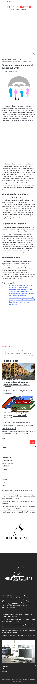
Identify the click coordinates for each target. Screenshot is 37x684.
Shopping (4, 469)
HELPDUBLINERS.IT (18, 7)
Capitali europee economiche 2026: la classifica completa (18, 512)
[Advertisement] (18, 32)
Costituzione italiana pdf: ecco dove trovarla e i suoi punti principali (16, 415)
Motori (4, 476)
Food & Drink (5, 466)
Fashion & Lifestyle (7, 463)
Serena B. (15, 71)
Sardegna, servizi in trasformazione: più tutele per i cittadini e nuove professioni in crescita (16, 383)
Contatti (4, 668)
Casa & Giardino (6, 457)
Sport (3, 482)
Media (3, 472)
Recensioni (5, 479)
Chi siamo (5, 672)
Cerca (3, 438)
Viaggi (3, 485)
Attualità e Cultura (7, 451)
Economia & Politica (7, 346)
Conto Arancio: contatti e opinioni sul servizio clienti (18, 427)
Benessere (5, 454)
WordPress (21, 681)
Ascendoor (31, 679)
